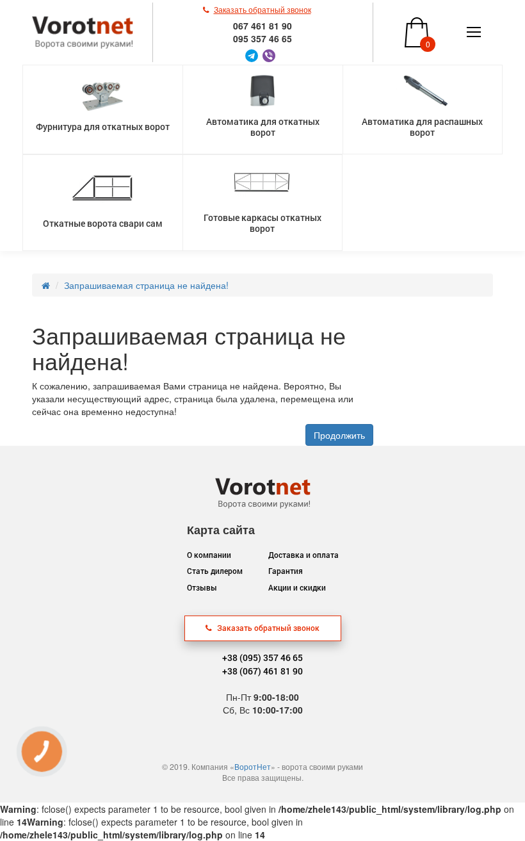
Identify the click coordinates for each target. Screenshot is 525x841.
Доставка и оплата (303, 555)
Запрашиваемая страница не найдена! (146, 285)
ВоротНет (252, 766)
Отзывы (202, 587)
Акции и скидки (297, 587)
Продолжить (339, 435)
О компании (209, 555)
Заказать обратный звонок (267, 628)
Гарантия (285, 571)
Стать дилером (215, 571)
